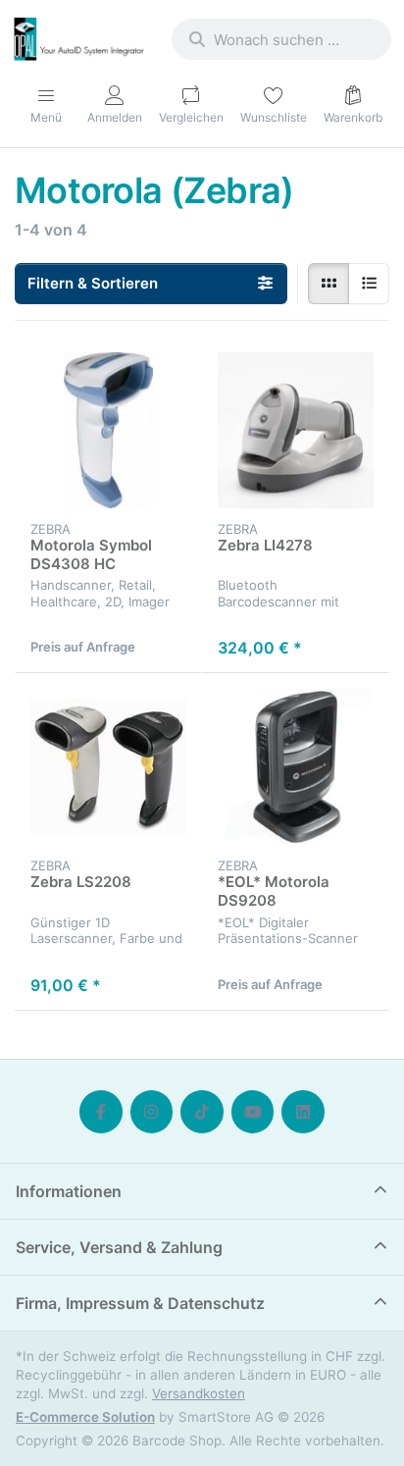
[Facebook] (101, 1111)
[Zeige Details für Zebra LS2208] (108, 767)
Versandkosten (198, 1393)
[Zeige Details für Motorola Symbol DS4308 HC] (108, 430)
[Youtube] (253, 1111)
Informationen (69, 1191)
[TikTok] (202, 1111)
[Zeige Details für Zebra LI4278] (296, 430)
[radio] (328, 283)
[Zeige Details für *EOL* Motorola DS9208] (296, 767)
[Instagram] (152, 1111)
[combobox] (281, 39)
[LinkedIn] (303, 1111)
